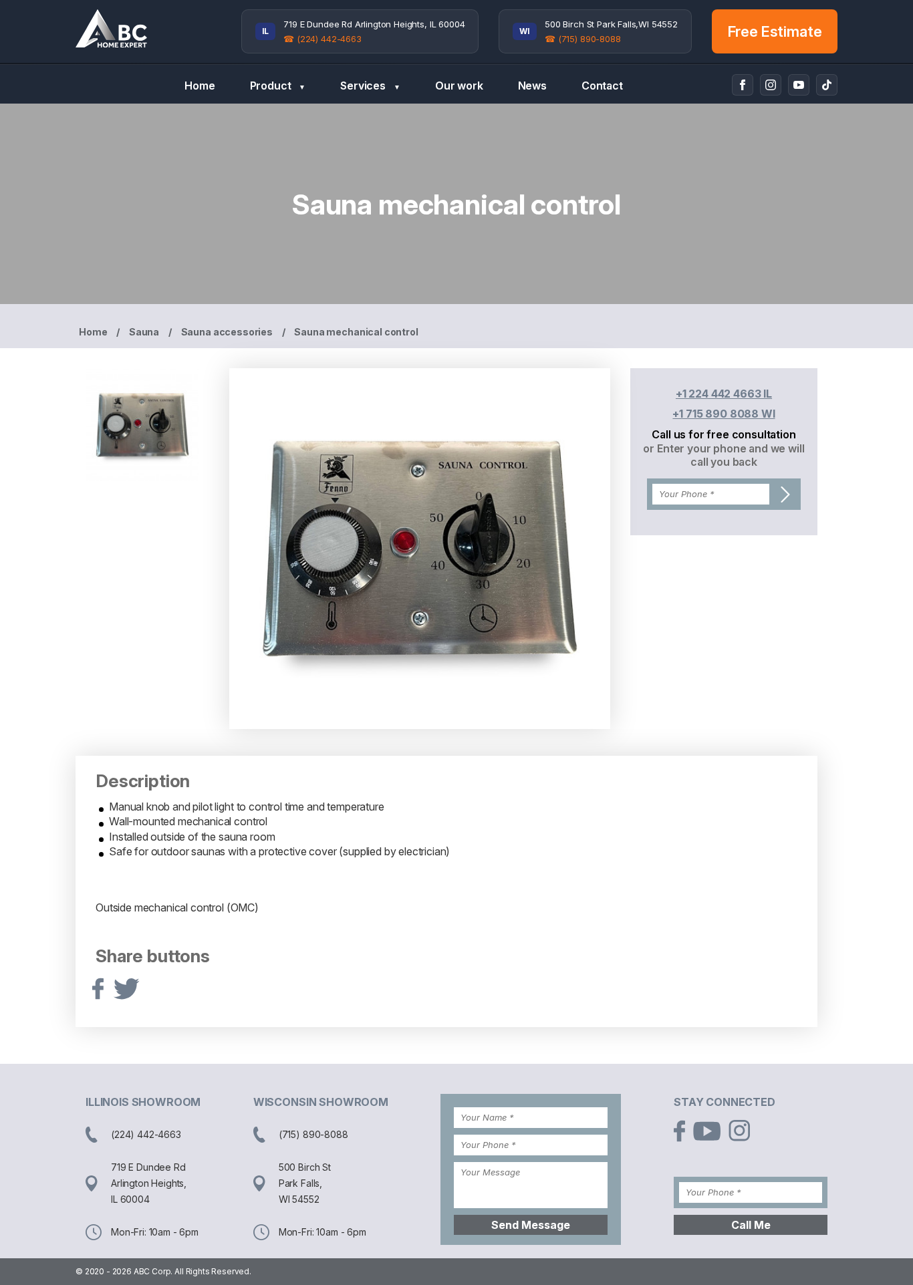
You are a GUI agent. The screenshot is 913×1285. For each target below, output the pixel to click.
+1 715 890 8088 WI (723, 413)
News (532, 85)
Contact (602, 85)
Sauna (144, 331)
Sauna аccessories (227, 331)
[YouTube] (798, 85)
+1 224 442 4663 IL (724, 393)
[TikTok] (826, 85)
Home (199, 85)
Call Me (751, 1225)
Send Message (530, 1225)
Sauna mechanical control (356, 331)
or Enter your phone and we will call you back (723, 455)
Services (370, 85)
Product (278, 85)
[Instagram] (770, 85)
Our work (459, 85)
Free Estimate (775, 31)
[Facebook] (742, 85)
